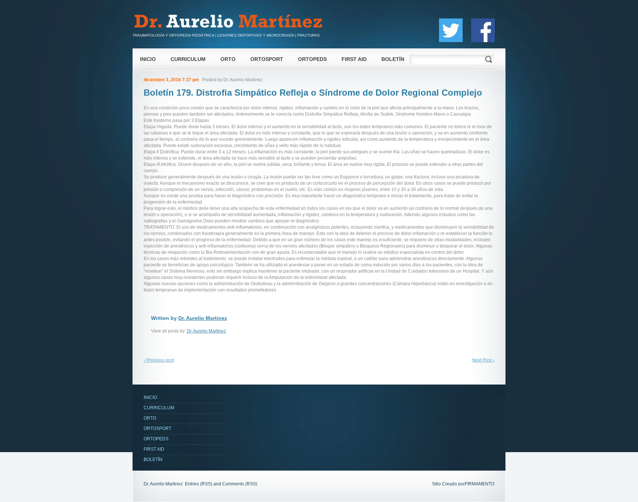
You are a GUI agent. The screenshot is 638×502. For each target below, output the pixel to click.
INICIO (148, 59)
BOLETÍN (392, 59)
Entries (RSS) (198, 483)
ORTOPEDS (312, 59)
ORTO (228, 59)
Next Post (483, 360)
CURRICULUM (188, 59)
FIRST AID (354, 59)
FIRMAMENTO (479, 483)
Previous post (159, 360)
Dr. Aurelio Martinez (243, 79)
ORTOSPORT (266, 59)
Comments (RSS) (239, 483)
